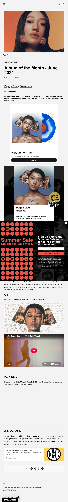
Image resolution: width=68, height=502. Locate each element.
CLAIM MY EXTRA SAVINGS (51, 253)
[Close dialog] (66, 223)
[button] (10, 500)
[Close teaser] (18, 497)
